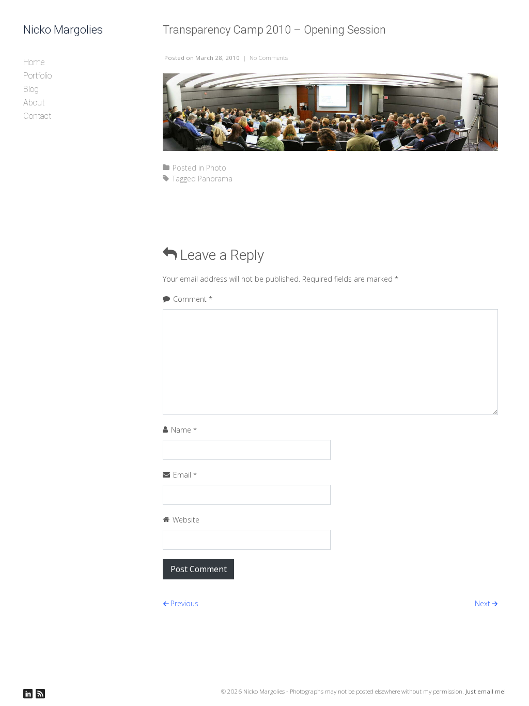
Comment (192, 299)
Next (482, 603)
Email (185, 475)
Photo (216, 168)
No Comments (269, 58)
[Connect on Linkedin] (28, 694)
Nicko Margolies (63, 29)
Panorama (215, 178)
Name (184, 430)
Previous (184, 603)
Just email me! (485, 691)
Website (186, 520)
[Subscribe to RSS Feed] (40, 694)
